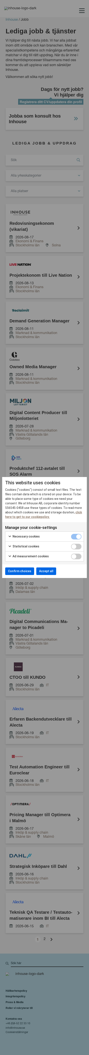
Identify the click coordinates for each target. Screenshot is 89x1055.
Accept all (46, 571)
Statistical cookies (25, 546)
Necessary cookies (26, 536)
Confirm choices (19, 571)
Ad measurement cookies (30, 556)
